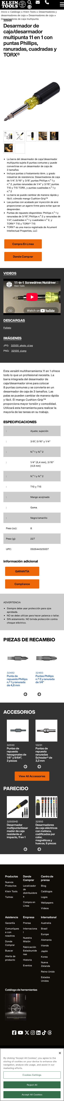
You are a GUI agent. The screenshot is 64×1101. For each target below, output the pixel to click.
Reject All (32, 1084)
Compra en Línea (29, 903)
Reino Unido (48, 971)
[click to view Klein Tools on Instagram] (33, 1033)
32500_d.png (18, 350)
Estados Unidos (45, 979)
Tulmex (9, 897)
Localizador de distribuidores (30, 891)
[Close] (60, 1053)
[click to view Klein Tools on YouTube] (20, 1033)
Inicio (4, 11)
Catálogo (15, 11)
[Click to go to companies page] (29, 7)
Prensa (27, 923)
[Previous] (25, 694)
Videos (45, 908)
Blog (43, 885)
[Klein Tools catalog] (21, 1007)
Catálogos (46, 891)
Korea (44, 956)
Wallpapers (47, 902)
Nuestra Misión (27, 939)
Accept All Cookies (32, 1094)
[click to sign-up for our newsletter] (38, 2)
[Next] (39, 694)
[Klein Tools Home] (13, 7)
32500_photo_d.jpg (22, 345)
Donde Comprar (23, 257)
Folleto (7, 327)
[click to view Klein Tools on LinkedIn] (38, 1033)
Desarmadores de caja (41, 15)
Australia (46, 923)
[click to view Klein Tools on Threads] (50, 1033)
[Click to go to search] (29, 3)
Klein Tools (29, 11)
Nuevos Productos (10, 883)
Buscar (9, 950)
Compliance (22, 584)
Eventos (27, 965)
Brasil (44, 928)
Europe (45, 934)
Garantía (10, 923)
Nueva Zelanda (45, 964)
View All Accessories (32, 776)
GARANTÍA (22, 571)
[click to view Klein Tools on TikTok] (44, 1033)
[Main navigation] (61, 5)
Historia (27, 960)
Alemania (46, 940)
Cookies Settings (32, 1075)
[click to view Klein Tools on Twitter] (27, 1033)
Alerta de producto (10, 958)
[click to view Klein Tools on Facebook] (14, 1033)
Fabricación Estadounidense (30, 950)
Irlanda (45, 945)
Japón (44, 951)
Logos (44, 897)
